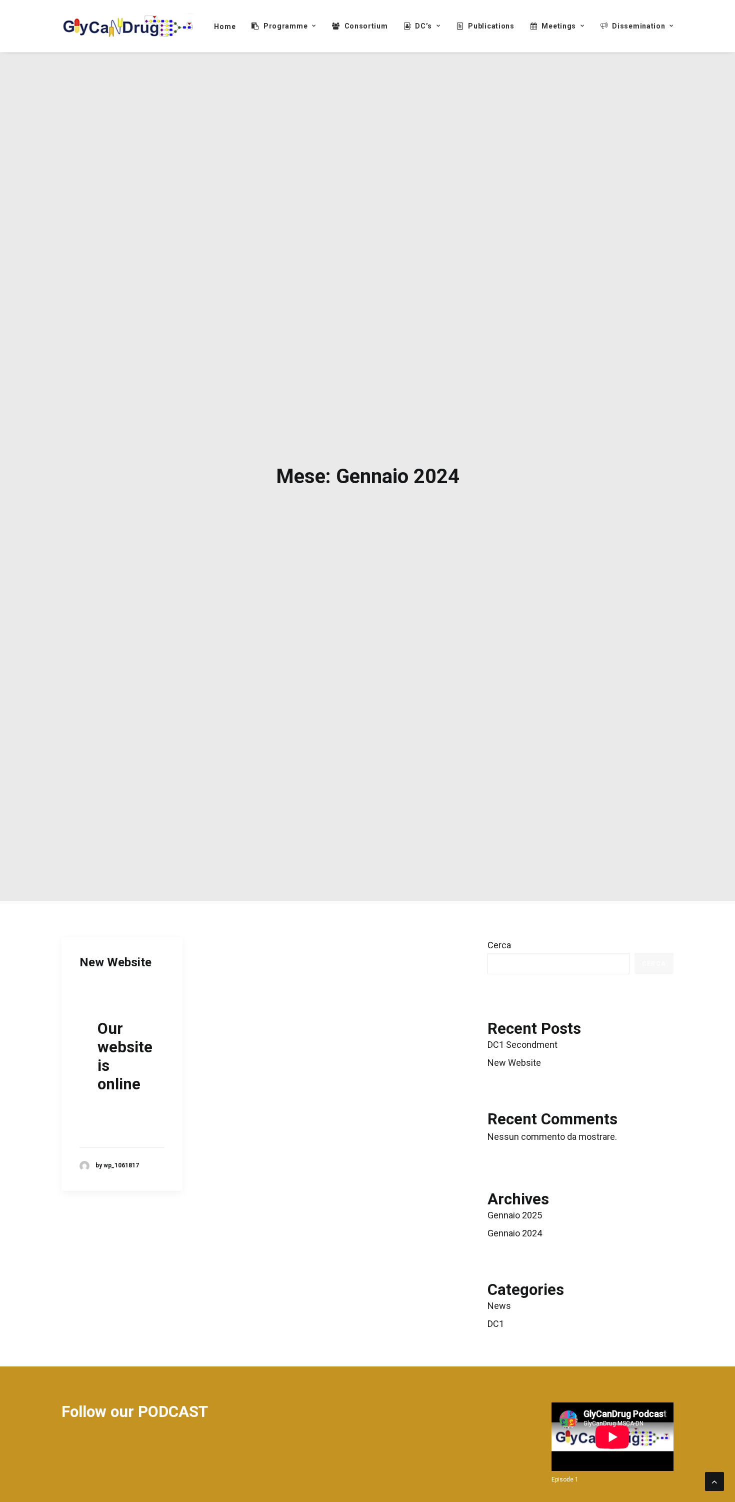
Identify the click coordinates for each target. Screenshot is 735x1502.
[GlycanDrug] (128, 26)
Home (225, 27)
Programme (286, 26)
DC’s (423, 26)
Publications (491, 26)
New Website (116, 962)
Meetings (559, 26)
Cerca (499, 945)
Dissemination (638, 26)
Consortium (366, 26)
